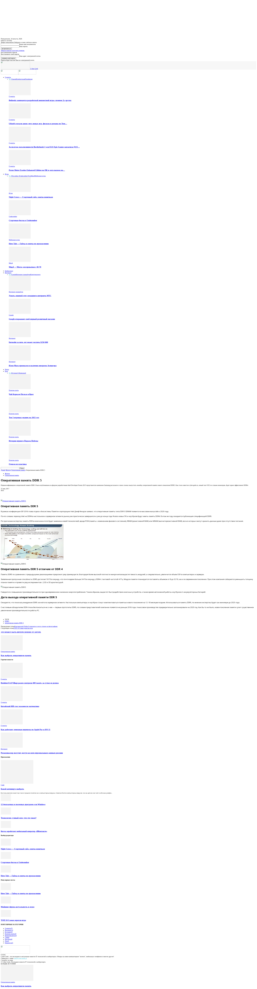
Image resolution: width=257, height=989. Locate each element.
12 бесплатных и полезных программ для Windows (23, 804)
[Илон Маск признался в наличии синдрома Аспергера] (20, 360)
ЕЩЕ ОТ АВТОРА (34, 632)
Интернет (8, 273)
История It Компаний (18, 373)
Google (13, 274)
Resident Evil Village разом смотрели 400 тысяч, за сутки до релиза (30, 683)
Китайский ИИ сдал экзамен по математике (20, 706)
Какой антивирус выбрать (12, 789)
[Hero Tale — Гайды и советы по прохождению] (20, 238)
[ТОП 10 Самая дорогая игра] (6, 916)
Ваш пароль (23, 46)
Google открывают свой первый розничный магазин (32, 319)
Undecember (23, 176)
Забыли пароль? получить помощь (12, 50)
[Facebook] (4, 494)
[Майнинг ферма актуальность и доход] (6, 903)
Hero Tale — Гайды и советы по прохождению (29, 244)
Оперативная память (18, 470)
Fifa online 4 (15, 176)
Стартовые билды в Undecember (23, 220)
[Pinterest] (18, 494)
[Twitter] (11, 494)
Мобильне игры (40, 176)
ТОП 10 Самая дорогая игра (23, 628)
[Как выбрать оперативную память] (12, 650)
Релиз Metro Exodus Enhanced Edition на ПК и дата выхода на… (37, 170)
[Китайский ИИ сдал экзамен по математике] (12, 700)
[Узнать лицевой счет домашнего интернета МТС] (20, 290)
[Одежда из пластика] (20, 458)
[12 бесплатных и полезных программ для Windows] (6, 800)
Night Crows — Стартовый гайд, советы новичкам (31, 197)
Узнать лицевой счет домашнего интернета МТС (30, 296)
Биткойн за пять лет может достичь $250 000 (28, 342)
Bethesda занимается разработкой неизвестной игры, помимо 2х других (40, 100)
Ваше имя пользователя (27, 44)
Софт (2, 785)
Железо (8, 470)
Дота (29, 176)
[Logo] (10, 74)
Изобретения (20, 79)
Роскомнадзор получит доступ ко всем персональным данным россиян (32, 753)
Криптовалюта (35, 274)
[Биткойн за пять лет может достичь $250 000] (20, 336)
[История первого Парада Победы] (20, 435)
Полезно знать (14, 390)
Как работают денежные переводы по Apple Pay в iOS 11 (25, 729)
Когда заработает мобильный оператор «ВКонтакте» (24, 831)
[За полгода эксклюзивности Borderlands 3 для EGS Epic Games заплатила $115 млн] (20, 141)
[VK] (33, 494)
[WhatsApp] (25, 494)
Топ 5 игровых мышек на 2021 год (24, 417)
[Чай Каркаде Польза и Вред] (20, 388)
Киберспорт (9, 271)
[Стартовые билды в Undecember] (20, 215)
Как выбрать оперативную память (16, 655)
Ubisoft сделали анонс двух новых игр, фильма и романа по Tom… (38, 124)
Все (10, 79)
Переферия (28, 79)
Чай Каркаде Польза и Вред (21, 394)
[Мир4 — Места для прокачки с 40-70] (20, 261)
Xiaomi (13, 79)
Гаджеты (8, 77)
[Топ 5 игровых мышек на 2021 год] (20, 412)
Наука (7, 369)
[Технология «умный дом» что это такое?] (6, 814)
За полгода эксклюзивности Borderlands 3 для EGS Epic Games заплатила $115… (44, 147)
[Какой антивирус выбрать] (17, 783)
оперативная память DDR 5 (14, 623)
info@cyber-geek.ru (20, 958)
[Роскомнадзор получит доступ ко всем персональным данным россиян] (12, 747)
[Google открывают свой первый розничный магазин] (20, 313)
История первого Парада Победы (23, 441)
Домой (3, 470)
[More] (40, 493)
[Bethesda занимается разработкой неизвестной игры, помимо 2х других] (20, 94)
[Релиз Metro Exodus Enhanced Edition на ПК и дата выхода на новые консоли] (20, 164)
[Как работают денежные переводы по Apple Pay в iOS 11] (12, 724)
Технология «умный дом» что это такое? (18, 818)
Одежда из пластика (18, 464)
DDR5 (7, 621)
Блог (6, 371)
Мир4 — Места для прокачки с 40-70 (25, 267)
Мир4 (33, 176)
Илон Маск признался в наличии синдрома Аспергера (33, 366)
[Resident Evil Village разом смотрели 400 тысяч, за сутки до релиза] (12, 677)
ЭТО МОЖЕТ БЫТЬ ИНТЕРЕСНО (14, 632)
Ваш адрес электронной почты (29, 56)
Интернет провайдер (23, 274)
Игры (7, 174)
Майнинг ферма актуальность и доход (17, 907)
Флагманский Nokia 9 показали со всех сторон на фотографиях (36, 626)
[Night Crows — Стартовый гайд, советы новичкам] (20, 191)
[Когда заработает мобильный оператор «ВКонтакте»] (6, 827)
